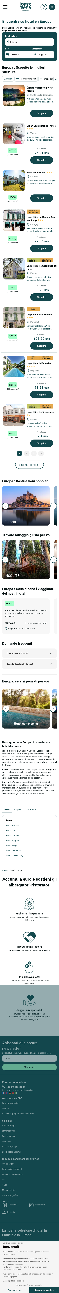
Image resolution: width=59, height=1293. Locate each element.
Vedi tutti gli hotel (29, 464)
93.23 (42, 290)
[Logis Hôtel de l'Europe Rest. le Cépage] (14, 220)
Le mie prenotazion (10, 1103)
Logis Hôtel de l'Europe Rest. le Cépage (41, 219)
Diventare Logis (9, 1125)
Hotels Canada (12, 835)
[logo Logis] (25, 6)
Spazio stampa (8, 1136)
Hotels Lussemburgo (15, 855)
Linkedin (11, 1212)
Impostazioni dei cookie (12, 1174)
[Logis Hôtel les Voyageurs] (14, 415)
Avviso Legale (8, 1163)
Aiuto (4, 1184)
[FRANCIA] (26, 506)
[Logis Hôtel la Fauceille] (14, 366)
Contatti (5, 1108)
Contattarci (7, 1141)
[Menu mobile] (5, 7)
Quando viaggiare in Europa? (20, 664)
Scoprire (41, 113)
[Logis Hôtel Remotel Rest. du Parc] (14, 268)
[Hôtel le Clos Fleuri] (14, 180)
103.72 (42, 338)
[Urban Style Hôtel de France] (14, 133)
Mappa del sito (8, 1190)
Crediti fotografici (10, 1195)
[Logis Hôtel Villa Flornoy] (14, 317)
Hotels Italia (11, 830)
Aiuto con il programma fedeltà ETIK (18, 1113)
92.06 (42, 241)
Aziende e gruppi (9, 1146)
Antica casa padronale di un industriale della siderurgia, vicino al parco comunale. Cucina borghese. (39, 281)
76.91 (42, 153)
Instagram (40, 1204)
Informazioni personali (12, 1169)
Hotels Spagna (12, 840)
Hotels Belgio (11, 845)
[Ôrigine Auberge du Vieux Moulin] (14, 95)
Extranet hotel (8, 1130)
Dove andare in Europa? (17, 653)
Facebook (13, 1204)
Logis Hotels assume (11, 1151)
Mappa (9, 78)
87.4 (42, 436)
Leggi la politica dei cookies (13, 1281)
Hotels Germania (13, 850)
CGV (4, 1179)
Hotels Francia (12, 825)
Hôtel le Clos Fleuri (37, 172)
